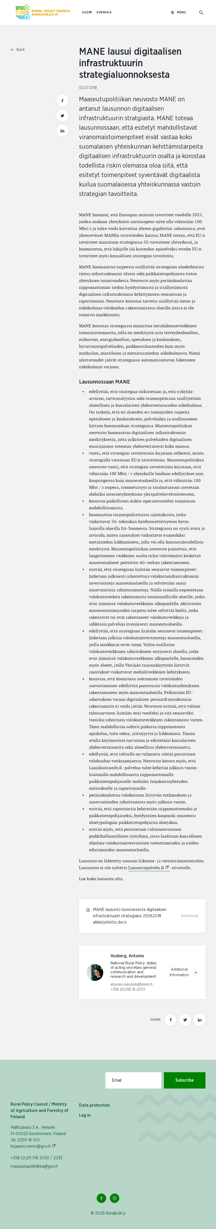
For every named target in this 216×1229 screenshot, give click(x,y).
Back (20, 50)
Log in (85, 1115)
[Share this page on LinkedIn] (62, 131)
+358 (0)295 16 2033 (128, 989)
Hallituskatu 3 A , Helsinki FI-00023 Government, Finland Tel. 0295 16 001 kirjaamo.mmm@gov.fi (38, 1137)
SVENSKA (104, 12)
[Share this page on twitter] (62, 116)
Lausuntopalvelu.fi (149, 867)
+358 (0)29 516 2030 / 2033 (36, 1158)
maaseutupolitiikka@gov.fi (34, 1166)
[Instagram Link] (114, 1198)
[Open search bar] (201, 12)
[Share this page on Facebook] (62, 101)
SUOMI (87, 12)
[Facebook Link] (101, 1198)
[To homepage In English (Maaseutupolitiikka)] (43, 12)
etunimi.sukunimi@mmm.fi (132, 984)
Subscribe (184, 1080)
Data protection (94, 1105)
